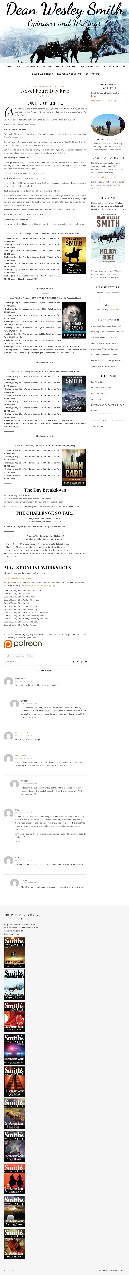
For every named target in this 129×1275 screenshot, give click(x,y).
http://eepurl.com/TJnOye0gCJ (104, 100)
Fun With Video (97, 382)
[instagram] (9, 1270)
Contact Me (92, 74)
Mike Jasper (96, 331)
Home (10, 66)
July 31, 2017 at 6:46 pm (23, 813)
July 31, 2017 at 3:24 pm (29, 784)
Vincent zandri (97, 360)
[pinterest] (12, 1270)
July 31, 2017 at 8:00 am (23, 735)
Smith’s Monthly (90, 66)
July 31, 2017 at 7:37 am (23, 681)
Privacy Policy (112, 66)
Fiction (47, 66)
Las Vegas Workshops (69, 74)
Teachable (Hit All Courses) (103, 177)
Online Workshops (42, 74)
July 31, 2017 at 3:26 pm (29, 704)
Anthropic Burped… (110, 337)
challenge (8, 656)
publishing (58, 86)
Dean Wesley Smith (64, 8)
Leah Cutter (21, 732)
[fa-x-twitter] (5, 1270)
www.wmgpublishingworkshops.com (19, 578)
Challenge (31, 86)
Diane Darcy (21, 755)
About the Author (28, 66)
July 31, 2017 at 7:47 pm (23, 860)
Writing (30, 656)
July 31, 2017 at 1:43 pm (23, 758)
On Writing (45, 86)
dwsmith (10, 662)
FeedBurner (114, 309)
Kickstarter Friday (99, 393)
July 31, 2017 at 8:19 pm (29, 883)
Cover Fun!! (96, 399)
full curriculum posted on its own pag (38, 585)
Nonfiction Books (66, 66)
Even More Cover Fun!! (111, 326)
